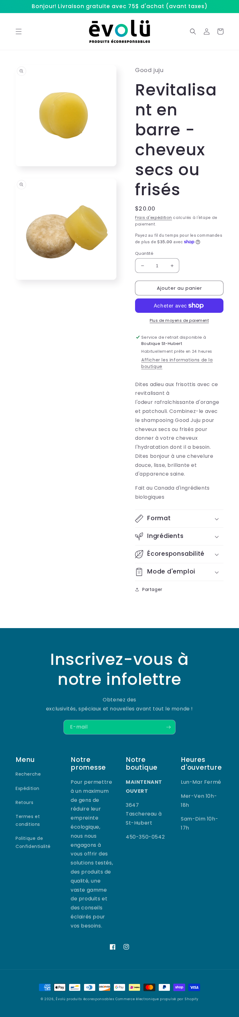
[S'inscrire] (168, 727)
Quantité (144, 253)
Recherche (28, 774)
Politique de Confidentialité (33, 842)
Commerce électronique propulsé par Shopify (156, 999)
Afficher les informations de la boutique (177, 363)
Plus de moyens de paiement (179, 320)
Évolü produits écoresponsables (85, 999)
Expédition (28, 788)
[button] (19, 31)
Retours (24, 802)
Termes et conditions (28, 820)
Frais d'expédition (153, 217)
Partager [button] (152, 589)
